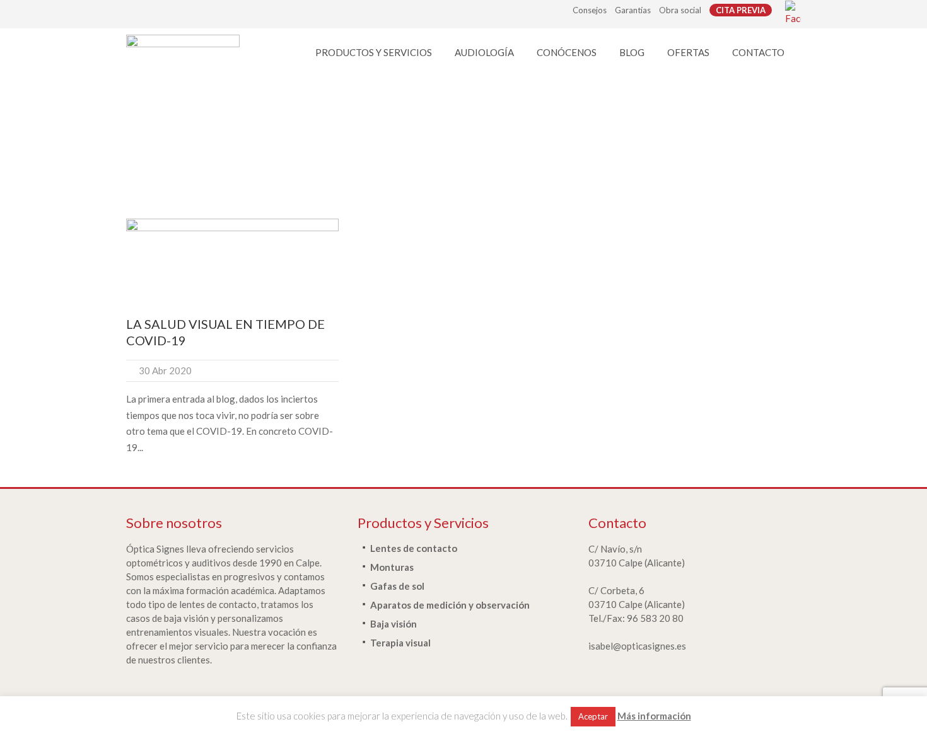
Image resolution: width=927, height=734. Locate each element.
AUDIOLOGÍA (484, 52)
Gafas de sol (397, 586)
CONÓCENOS (567, 52)
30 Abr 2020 (165, 370)
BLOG (631, 52)
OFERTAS (688, 52)
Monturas (392, 567)
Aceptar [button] (593, 716)
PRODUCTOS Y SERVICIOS (373, 52)
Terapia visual (400, 642)
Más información (654, 715)
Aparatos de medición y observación (450, 605)
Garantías (633, 10)
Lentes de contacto (413, 548)
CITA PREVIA (741, 10)
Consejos (590, 10)
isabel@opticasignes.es (637, 645)
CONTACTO (758, 52)
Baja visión (393, 623)
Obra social (680, 10)
